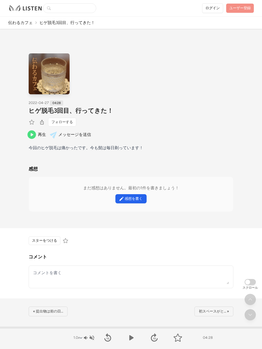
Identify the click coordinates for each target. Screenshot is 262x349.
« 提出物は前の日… (48, 311)
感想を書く (134, 198)
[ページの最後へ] (250, 314)
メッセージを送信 (74, 134)
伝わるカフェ (20, 22)
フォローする (62, 122)
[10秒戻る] (107, 338)
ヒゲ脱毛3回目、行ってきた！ (71, 110)
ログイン (212, 8)
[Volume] (89, 338)
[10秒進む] (154, 338)
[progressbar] (131, 328)
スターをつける (44, 240)
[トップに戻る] (250, 299)
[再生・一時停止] (131, 338)
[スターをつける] (32, 122)
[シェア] (42, 122)
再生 (42, 134)
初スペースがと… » (214, 311)
